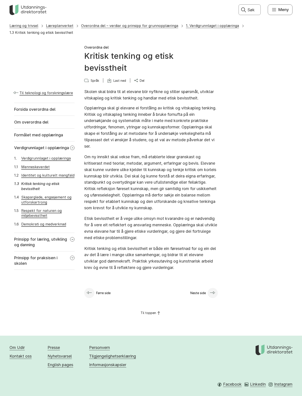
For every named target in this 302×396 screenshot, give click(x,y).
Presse (54, 347)
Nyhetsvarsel (60, 356)
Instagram (283, 384)
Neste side (198, 293)
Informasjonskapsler (107, 364)
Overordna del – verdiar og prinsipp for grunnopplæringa (129, 25)
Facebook (232, 384)
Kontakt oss (21, 356)
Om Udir (17, 347)
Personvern (99, 347)
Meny (283, 9)
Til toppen (148, 313)
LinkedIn (258, 384)
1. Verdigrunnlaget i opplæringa (212, 25)
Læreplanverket (59, 25)
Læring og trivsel (24, 25)
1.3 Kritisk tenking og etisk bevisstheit (41, 32)
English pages (60, 364)
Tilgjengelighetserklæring (112, 356)
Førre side (103, 293)
